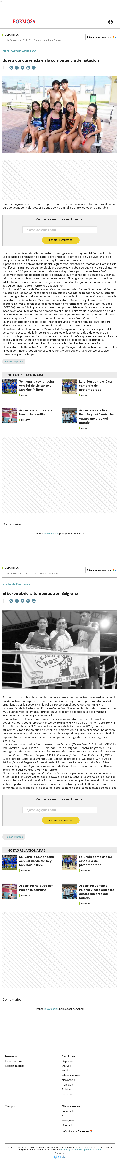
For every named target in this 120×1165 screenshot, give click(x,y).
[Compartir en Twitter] (22, 68)
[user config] (110, 22)
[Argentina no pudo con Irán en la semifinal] (9, 415)
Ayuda (98, 1149)
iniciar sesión (51, 533)
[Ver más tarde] (5, 67)
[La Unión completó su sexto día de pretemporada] (69, 386)
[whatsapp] (11, 68)
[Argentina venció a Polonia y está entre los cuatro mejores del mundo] (69, 415)
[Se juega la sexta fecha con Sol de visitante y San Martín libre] (9, 386)
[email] (28, 68)
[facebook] (17, 68)
